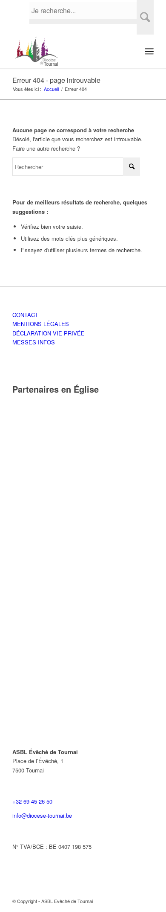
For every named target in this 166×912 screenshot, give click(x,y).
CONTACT (25, 315)
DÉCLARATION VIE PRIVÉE (48, 333)
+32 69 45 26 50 (32, 801)
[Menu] (149, 51)
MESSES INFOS (33, 342)
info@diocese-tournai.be (42, 815)
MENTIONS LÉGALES (40, 324)
